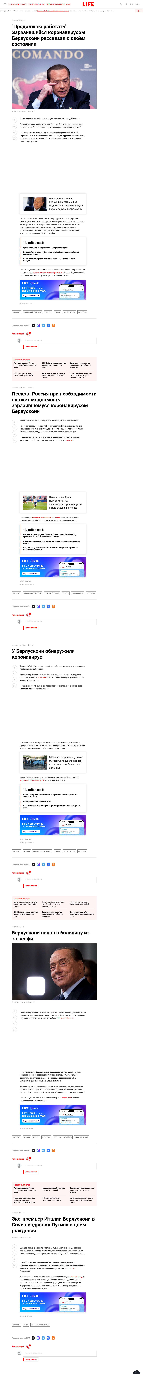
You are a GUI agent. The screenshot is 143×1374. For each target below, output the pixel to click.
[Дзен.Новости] (33, 325)
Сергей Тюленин (27, 1366)
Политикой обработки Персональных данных (53, 11)
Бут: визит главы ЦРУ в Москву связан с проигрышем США (82, 914)
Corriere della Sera (65, 1018)
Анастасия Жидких (27, 1128)
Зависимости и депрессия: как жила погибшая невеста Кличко (82, 1190)
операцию (66, 1097)
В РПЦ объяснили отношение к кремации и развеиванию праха (54, 365)
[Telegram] (43, 325)
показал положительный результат (47, 272)
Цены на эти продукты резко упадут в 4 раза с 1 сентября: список (53, 375)
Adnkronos (42, 677)
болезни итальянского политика (46, 517)
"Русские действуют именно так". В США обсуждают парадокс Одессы (81, 375)
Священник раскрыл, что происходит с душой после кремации (80, 365)
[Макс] (38, 325)
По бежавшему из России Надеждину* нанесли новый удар (25, 365)
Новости (68, 440)
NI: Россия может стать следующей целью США (23, 374)
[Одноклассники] (53, 325)
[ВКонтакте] (48, 325)
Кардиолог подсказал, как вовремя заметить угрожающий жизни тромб (24, 1200)
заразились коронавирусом (32, 780)
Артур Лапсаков (27, 303)
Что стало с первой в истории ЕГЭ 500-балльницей (53, 1189)
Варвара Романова (28, 584)
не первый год (76, 1326)
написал (73, 1318)
